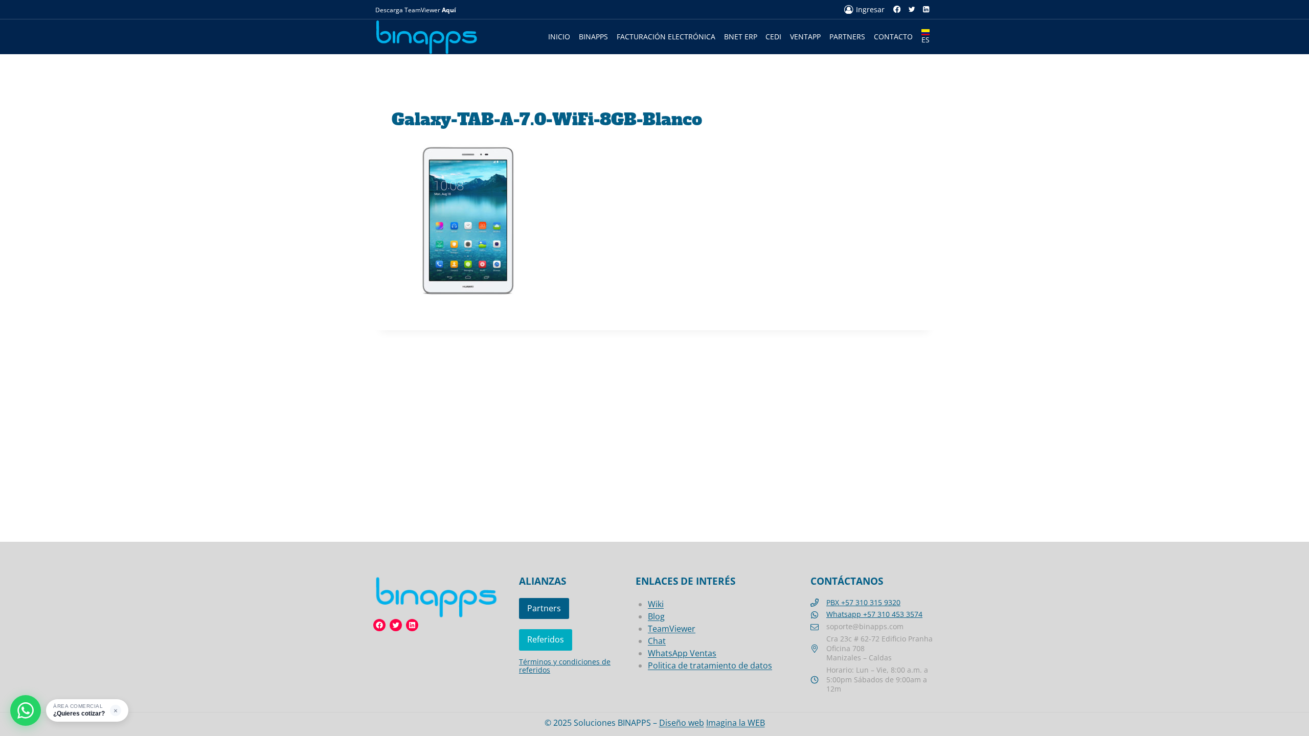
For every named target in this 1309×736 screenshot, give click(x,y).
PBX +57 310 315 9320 (863, 602)
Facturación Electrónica (666, 36)
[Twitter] (911, 9)
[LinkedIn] (926, 9)
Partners (847, 36)
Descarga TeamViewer (415, 10)
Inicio (559, 36)
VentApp (805, 36)
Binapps (593, 36)
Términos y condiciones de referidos (565, 666)
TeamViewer (671, 628)
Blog (656, 616)
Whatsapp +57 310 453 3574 (874, 614)
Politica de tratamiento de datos (710, 665)
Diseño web (681, 722)
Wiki (656, 604)
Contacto (893, 36)
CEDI (773, 36)
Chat (657, 641)
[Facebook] (897, 9)
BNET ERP (740, 36)
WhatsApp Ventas (682, 653)
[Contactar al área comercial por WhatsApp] (25, 710)
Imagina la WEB (735, 722)
